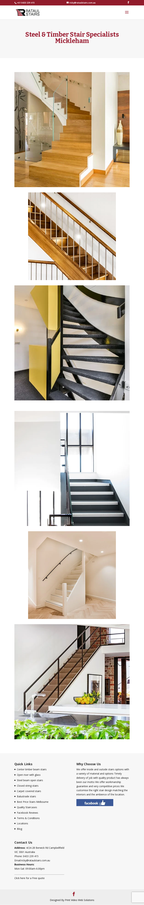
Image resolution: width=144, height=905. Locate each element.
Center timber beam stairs (32, 769)
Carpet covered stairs (29, 791)
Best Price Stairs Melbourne (32, 801)
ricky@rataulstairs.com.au (35, 860)
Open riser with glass (29, 774)
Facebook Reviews (27, 812)
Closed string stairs (27, 785)
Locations (22, 823)
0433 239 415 (30, 856)
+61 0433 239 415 (26, 2)
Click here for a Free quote (29, 878)
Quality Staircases (27, 807)
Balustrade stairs (26, 796)
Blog (19, 828)
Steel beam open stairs (30, 780)
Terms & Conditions (28, 818)
